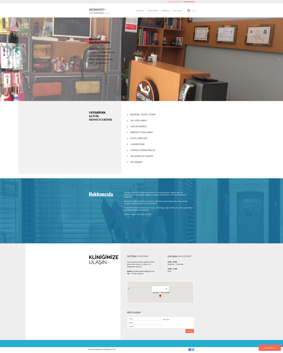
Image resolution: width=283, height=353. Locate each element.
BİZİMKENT (97, 9)
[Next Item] (279, 59)
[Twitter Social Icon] (193, 349)
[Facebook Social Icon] (190, 349)
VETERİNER (99, 13)
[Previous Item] (3, 59)
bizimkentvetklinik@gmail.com (143, 271)
